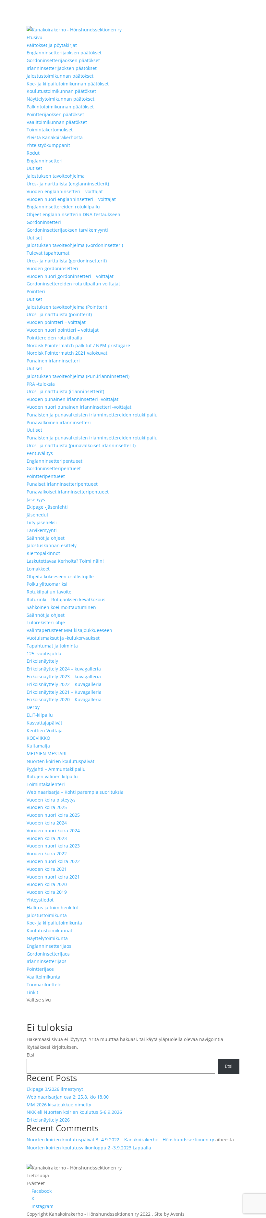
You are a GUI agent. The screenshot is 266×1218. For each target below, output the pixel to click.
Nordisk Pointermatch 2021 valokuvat (67, 353)
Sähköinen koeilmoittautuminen (61, 607)
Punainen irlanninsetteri (53, 361)
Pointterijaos (40, 969)
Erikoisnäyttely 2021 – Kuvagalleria (64, 692)
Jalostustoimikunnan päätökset (60, 76)
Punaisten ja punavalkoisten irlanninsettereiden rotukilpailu (92, 415)
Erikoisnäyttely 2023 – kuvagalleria (64, 676)
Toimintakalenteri (46, 784)
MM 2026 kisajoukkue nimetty (59, 1105)
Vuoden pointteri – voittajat (56, 322)
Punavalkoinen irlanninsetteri (59, 422)
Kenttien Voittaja (45, 730)
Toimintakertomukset (50, 130)
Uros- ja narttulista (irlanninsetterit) (65, 391)
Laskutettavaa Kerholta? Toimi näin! (65, 561)
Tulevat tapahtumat (48, 253)
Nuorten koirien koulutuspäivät (60, 761)
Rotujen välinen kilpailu (52, 776)
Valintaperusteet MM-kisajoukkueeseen (69, 630)
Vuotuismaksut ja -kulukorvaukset (63, 638)
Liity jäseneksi (42, 522)
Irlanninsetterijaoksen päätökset (62, 68)
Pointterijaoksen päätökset (55, 114)
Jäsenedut (37, 515)
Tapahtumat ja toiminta (52, 646)
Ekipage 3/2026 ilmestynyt (55, 1089)
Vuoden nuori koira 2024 (53, 830)
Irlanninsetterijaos (46, 961)
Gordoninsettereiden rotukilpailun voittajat (73, 284)
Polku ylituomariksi (47, 584)
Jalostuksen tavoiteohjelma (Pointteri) (67, 307)
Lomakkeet (38, 569)
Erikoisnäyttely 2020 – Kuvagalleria (64, 699)
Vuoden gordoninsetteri (52, 268)
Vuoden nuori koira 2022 (53, 861)
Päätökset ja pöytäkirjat (52, 45)
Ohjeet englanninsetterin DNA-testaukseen (73, 214)
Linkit (32, 992)
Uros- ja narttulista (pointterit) (59, 314)
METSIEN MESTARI (46, 753)
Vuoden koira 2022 (47, 853)
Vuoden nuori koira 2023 (53, 846)
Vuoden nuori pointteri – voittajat (63, 330)
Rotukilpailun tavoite (49, 592)
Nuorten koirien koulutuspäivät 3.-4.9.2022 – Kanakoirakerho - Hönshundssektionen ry (120, 1139)
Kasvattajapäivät (44, 723)
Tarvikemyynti (42, 530)
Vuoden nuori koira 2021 (53, 877)
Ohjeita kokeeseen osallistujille (60, 576)
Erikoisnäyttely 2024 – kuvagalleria (64, 669)
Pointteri (36, 291)
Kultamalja (38, 746)
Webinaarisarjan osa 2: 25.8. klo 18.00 (68, 1097)
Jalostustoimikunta (47, 915)
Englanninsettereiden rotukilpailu (63, 207)
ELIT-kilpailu (40, 715)
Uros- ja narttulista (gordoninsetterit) (67, 261)
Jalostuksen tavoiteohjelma (56, 176)
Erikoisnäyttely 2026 (48, 1120)
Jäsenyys (36, 499)
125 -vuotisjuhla (44, 653)
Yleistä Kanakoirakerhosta (55, 137)
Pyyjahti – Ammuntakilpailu (56, 769)
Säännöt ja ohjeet (46, 538)
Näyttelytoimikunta (47, 938)
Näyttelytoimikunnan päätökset (60, 99)
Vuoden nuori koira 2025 (53, 815)
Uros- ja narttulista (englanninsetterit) (68, 184)
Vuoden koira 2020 (47, 884)
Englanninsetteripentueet (54, 461)
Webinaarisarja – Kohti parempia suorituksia (75, 792)
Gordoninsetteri (44, 222)
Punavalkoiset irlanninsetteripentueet (68, 492)
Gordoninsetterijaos (48, 954)
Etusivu (34, 37)
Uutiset (34, 168)
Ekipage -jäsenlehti (47, 507)
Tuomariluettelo (44, 984)
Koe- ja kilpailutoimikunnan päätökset (68, 84)
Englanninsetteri (45, 161)
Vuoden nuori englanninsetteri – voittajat (71, 199)
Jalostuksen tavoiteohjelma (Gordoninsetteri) (75, 245)
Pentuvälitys (40, 453)
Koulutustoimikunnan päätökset (61, 91)
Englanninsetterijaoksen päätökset (64, 53)
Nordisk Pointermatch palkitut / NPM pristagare (78, 345)
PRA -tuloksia (41, 384)
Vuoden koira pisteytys (51, 800)
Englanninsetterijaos (49, 946)
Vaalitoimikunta (43, 977)
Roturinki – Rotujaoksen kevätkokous (66, 599)
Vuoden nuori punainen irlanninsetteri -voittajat (79, 407)
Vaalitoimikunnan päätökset (57, 122)
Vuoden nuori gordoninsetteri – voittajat (70, 276)
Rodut (33, 153)
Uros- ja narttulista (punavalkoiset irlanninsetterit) (81, 445)
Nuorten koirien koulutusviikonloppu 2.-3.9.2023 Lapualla (89, 1148)
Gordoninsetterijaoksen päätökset (63, 60)
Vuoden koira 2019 (47, 892)
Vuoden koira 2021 (47, 869)
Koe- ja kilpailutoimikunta (54, 923)
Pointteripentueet (46, 476)
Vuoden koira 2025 (47, 807)
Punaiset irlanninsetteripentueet (62, 484)
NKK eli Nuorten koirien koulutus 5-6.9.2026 (74, 1112)
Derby (33, 707)
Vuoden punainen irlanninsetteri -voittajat (72, 399)
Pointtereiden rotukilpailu (54, 338)
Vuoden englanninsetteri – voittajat (65, 191)
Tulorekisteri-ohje (46, 622)
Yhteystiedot (40, 900)
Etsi (30, 1055)
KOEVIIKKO (38, 738)
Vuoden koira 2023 (47, 838)
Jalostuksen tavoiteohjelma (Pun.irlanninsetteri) (78, 376)
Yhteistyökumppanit (48, 145)
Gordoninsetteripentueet (54, 468)
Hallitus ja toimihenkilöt (52, 907)
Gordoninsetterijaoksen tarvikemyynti (67, 230)
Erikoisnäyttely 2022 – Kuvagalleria (64, 684)
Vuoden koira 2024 (47, 823)
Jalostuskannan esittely (52, 545)
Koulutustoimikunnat (49, 930)
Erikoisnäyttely (42, 661)
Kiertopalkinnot (43, 553)
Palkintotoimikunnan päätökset (60, 107)
